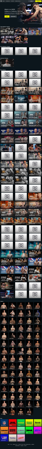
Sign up (38, 1)
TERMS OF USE (15, 444)
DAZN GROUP (17, 445)
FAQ (11, 444)
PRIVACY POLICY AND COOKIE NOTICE (24, 444)
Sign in (31, 1)
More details (13, 16)
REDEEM (22, 445)
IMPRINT (33, 444)
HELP (9, 444)
